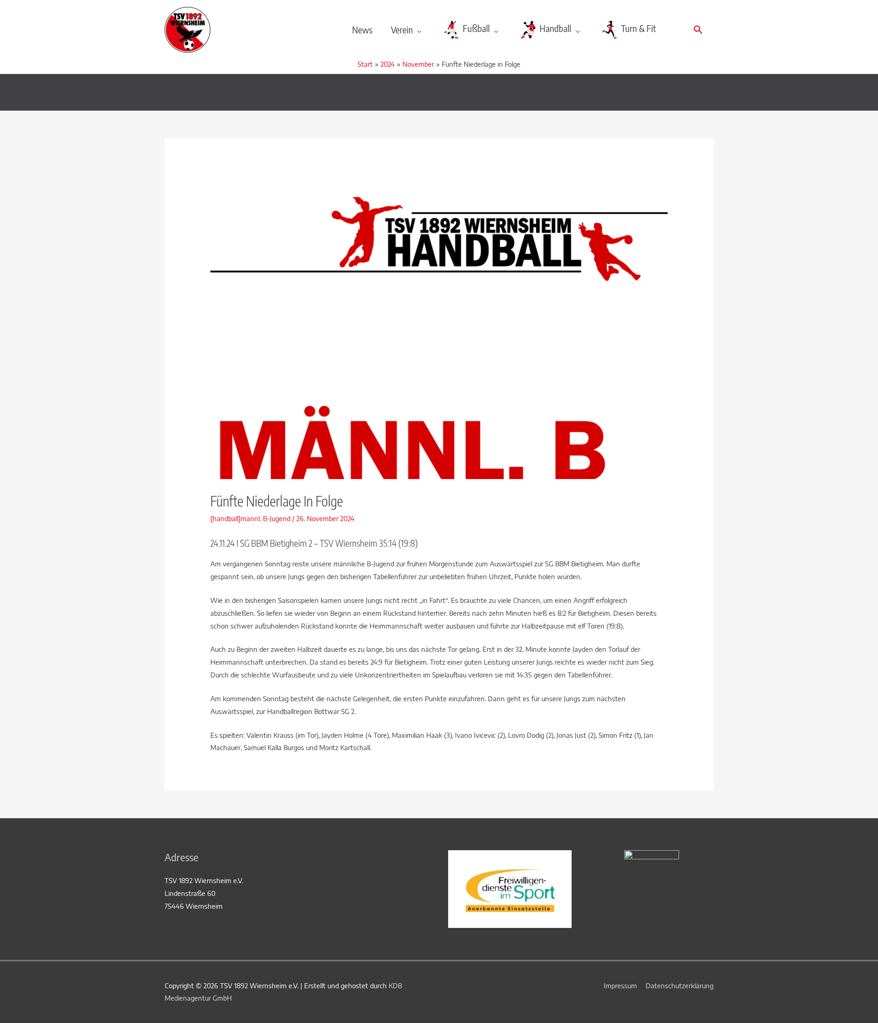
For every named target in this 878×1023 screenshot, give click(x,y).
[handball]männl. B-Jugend (250, 518)
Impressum (620, 985)
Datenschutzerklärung (679, 985)
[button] (698, 30)
